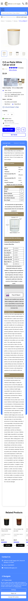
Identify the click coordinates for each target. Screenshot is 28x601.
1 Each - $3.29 (8, 90)
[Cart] (26, 3)
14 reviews (21, 68)
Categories (7, 580)
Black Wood (7, 104)
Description (6, 143)
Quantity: (5, 110)
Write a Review (13, 70)
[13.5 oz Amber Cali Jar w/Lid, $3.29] (19, 521)
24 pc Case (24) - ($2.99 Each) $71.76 (13, 92)
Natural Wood (17, 104)
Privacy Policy (18, 586)
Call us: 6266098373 (9, 565)
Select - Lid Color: (7, 99)
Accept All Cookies (13, 597)
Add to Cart (8, 130)
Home (2, 21)
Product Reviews (19, 143)
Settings (13, 590)
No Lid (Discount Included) (11, 102)
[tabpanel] (4, 54)
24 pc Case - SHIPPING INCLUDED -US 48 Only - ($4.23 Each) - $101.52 (14, 95)
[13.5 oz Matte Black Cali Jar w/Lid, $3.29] (6, 521)
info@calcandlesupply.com (10, 568)
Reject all (13, 593)
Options (8, 545)
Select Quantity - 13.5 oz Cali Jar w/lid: (13, 88)
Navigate (6, 576)
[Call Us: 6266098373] (23, 3)
